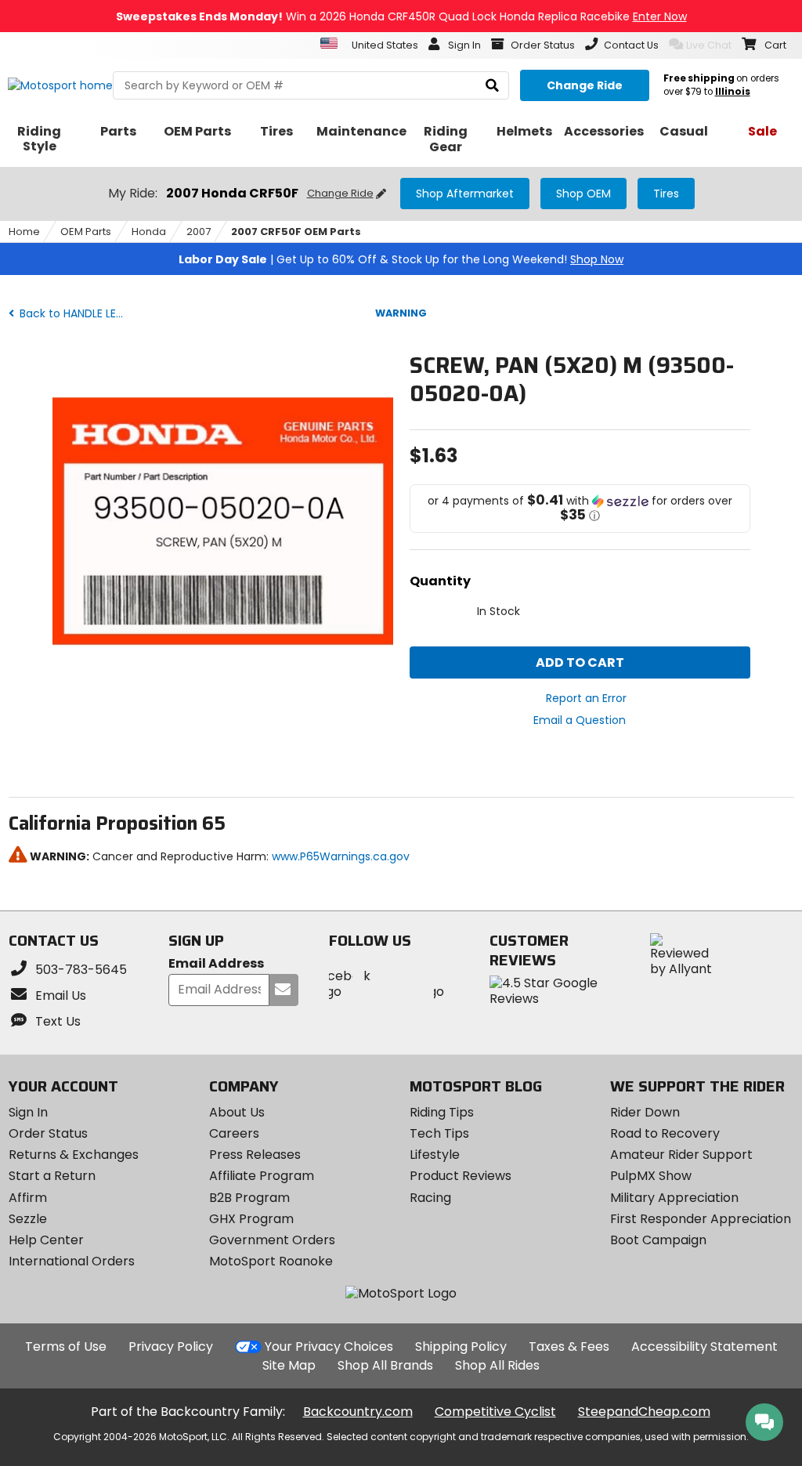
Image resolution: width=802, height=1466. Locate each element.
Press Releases (255, 1155)
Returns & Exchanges (74, 1155)
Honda (149, 231)
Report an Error (586, 698)
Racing (430, 1198)
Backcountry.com (358, 1412)
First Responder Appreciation (700, 1219)
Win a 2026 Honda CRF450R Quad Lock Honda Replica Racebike (401, 16)
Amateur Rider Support (681, 1155)
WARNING (401, 313)
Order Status (48, 1133)
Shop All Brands (385, 1365)
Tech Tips (439, 1133)
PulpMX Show (651, 1176)
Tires (666, 193)
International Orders (72, 1261)
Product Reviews (460, 1176)
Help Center (46, 1240)
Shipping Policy (461, 1346)
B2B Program (249, 1198)
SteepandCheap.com (644, 1412)
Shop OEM (583, 193)
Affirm (28, 1198)
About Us (237, 1112)
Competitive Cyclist (495, 1412)
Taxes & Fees (569, 1346)
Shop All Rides (497, 1365)
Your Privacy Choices (329, 1346)
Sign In (28, 1112)
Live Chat (709, 45)
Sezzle (28, 1219)
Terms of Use (66, 1346)
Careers (234, 1133)
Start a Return (52, 1176)
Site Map (289, 1365)
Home (24, 231)
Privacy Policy (170, 1346)
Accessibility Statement (704, 1346)
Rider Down (645, 1112)
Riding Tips (442, 1112)
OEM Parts (85, 231)
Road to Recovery (665, 1133)
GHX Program (251, 1219)
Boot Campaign (658, 1240)
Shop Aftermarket (465, 193)
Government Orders (272, 1240)
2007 (198, 231)
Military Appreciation (674, 1198)
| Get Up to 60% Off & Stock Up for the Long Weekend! (401, 259)
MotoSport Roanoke (271, 1261)
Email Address (216, 964)
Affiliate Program (261, 1176)
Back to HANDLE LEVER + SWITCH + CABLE (74, 313)
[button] (580, 508)
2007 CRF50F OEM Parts (296, 231)
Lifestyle (435, 1155)
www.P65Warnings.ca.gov (341, 856)
